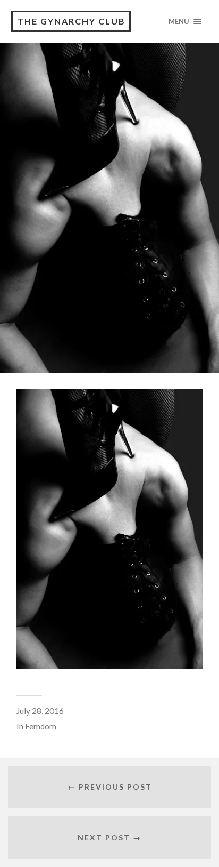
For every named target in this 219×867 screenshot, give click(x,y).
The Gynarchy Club (71, 21)
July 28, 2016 (40, 711)
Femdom (40, 726)
